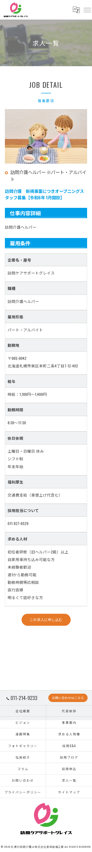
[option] (46, 136)
